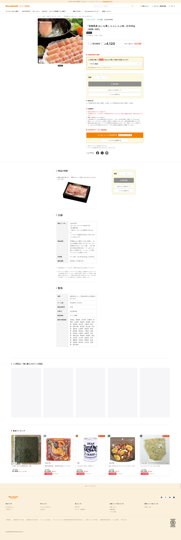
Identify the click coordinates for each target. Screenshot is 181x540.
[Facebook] (161, 497)
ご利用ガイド (9, 509)
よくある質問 (115, 519)
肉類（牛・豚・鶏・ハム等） (54, 16)
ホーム (39, 16)
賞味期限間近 (26, 11)
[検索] (132, 6)
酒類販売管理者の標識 (105, 519)
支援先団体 (112, 509)
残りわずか (36, 11)
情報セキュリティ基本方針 (92, 519)
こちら (137, 119)
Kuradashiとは (9, 507)
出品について (106, 11)
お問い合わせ (124, 519)
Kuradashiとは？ (108, 1)
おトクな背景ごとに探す (57, 11)
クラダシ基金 (113, 511)
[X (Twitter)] (165, 497)
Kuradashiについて (92, 11)
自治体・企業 (147, 507)
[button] (58, 473)
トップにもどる (91, 486)
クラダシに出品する (45, 507)
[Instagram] (174, 497)
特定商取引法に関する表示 (32, 519)
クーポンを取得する (115, 94)
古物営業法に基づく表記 (18, 519)
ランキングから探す (12, 11)
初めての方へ (77, 11)
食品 (44, 16)
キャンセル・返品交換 (45, 519)
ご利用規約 (8, 519)
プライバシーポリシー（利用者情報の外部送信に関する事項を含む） (68, 519)
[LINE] (169, 497)
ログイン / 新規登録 (24, 6)
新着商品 (45, 11)
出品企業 (42, 509)
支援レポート (113, 507)
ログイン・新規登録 (80, 509)
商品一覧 (77, 507)
